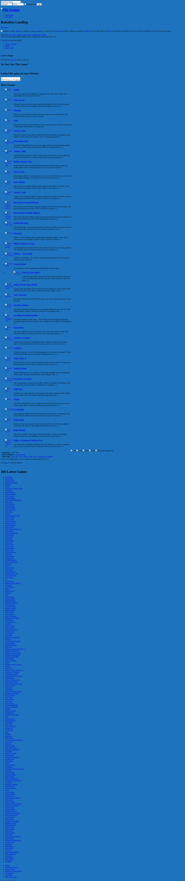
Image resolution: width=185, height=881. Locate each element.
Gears (7, 662)
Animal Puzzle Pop (11, 852)
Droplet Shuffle (10, 494)
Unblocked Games (11, 867)
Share (7, 46)
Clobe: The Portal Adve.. (13, 691)
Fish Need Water (10, 748)
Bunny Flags (9, 827)
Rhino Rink (9, 761)
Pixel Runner (9, 755)
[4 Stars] (92, 451)
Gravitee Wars (10, 796)
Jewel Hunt (9, 581)
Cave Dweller (10, 773)
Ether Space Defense (12, 806)
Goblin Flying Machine (13, 780)
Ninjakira (8, 862)
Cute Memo (9, 577)
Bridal (7, 589)
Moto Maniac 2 (10, 492)
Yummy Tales (9, 631)
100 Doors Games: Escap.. (14, 488)
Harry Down (9, 527)
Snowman (8, 585)
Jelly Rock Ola (10, 510)
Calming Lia (9, 558)
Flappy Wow (9, 544)
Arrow (7, 486)
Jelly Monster (9, 587)
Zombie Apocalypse (12, 715)
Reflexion (8, 844)
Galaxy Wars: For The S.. (13, 664)
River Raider (9, 612)
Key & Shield (9, 504)
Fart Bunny (9, 477)
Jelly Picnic (9, 831)
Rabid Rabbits (10, 746)
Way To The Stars (11, 562)
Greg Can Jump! (10, 661)
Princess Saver (10, 686)
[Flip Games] (10, 10)
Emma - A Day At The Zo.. (14, 670)
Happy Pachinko (10, 753)
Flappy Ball (9, 546)
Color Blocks (9, 556)
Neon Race (9, 767)
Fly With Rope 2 (10, 560)
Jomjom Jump (10, 506)
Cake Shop (9, 570)
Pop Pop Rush (10, 604)
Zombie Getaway (11, 811)
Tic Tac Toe (9, 730)
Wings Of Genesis (11, 815)
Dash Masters (9, 548)
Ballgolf (8, 485)
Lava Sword (9, 703)
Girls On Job (9, 614)
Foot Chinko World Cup (13, 529)
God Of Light (9, 517)
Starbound (8, 736)
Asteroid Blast (10, 765)
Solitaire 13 (9, 728)
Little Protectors (10, 854)
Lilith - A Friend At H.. (13, 680)
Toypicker (8, 539)
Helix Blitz (9, 512)
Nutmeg (8, 734)
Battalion (19, 31)
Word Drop (9, 620)
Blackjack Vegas (10, 823)
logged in (13, 60)
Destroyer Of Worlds (12, 672)
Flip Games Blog (11, 877)
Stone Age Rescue (11, 707)
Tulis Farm (8, 543)
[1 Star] (73, 451)
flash (6, 35)
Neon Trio (8, 724)
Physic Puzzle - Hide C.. (13, 583)
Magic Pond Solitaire (12, 618)
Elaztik (7, 666)
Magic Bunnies (10, 601)
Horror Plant (9, 659)
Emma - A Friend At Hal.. (14, 684)
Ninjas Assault (10, 719)
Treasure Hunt (10, 643)
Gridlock (8, 744)
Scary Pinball (9, 792)
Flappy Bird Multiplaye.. (13, 840)
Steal (6, 732)
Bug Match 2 (9, 858)
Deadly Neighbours (11, 778)
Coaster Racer (10, 807)
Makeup (8, 593)
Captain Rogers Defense (13, 804)
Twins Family (9, 833)
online (24, 35)
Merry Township (10, 616)
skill (37, 31)
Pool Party (8, 635)
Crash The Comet (11, 483)
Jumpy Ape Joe (10, 523)
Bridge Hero (9, 568)
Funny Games (10, 869)
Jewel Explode (10, 508)
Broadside (8, 751)
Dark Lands (9, 550)
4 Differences (9, 678)
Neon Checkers (10, 726)
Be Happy (8, 564)
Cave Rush (9, 742)
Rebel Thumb (9, 829)
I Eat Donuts (9, 541)
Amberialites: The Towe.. (13, 676)
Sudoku (7, 709)
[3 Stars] (86, 451)
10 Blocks (8, 490)
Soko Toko (9, 502)
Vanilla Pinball (10, 809)
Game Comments (11, 44)
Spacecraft (8, 835)
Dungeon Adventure (12, 693)
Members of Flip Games (13, 871)
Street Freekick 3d (11, 573)
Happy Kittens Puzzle (12, 515)
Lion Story (8, 668)
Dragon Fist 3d (10, 622)
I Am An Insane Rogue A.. (14, 740)
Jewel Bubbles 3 (10, 525)
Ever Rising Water (11, 682)
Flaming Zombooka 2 (12, 749)
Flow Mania (9, 531)
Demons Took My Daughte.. (15, 769)
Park (6, 595)
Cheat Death (9, 817)
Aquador (8, 624)
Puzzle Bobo (9, 713)
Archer (7, 763)
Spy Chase (8, 697)
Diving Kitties (10, 599)
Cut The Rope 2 (10, 552)
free (10, 35)
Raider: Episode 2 (11, 645)
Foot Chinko (9, 519)
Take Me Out (9, 591)
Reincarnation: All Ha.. (13, 798)
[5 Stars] (98, 451)
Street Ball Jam (10, 572)
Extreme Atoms (10, 775)
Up (6, 579)
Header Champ (10, 608)
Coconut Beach (10, 606)
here (6, 40)
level (110, 31)
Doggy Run (9, 479)
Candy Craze (9, 597)
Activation (8, 17)
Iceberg (7, 514)
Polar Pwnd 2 (9, 777)
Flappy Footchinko (11, 533)
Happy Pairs (9, 800)
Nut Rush (8, 782)
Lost (6, 717)
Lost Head (8, 856)
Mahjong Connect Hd (12, 637)
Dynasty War (9, 759)
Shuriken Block (10, 720)
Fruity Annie (9, 535)
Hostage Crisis (10, 786)
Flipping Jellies (10, 794)
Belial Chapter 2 (10, 788)
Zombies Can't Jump (12, 821)
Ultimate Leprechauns (12, 655)
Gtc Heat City (10, 842)
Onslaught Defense (11, 705)
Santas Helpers (10, 498)
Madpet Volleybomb (12, 651)
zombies (87, 31)
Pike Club (8, 647)
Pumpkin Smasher (11, 784)
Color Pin (8, 554)
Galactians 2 (9, 690)
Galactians (8, 688)
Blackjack (8, 771)
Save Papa (8, 701)
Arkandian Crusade (11, 674)
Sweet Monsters (10, 575)
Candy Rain (9, 838)
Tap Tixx (8, 850)
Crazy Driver (9, 481)
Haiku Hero (9, 846)
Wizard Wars (9, 699)
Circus (7, 566)
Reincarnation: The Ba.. (13, 836)
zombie (59, 31)
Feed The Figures (11, 602)
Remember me (31, 4)
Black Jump (9, 860)
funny (14, 35)
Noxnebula (9, 722)
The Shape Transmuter (12, 641)
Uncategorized (36, 35)
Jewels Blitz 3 (10, 628)
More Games (9, 48)
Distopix (8, 639)
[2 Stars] (79, 451)
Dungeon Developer (12, 757)
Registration (9, 15)
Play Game (4, 27)
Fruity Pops (9, 738)
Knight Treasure (10, 521)
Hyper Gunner (10, 695)
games (19, 35)
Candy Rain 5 (10, 626)
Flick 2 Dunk (9, 496)
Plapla (7, 790)
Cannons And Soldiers (12, 813)
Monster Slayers (10, 825)
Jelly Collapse (10, 802)
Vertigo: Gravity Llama (13, 653)
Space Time (9, 537)
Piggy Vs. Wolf (10, 711)
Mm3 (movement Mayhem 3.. (15, 649)
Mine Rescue (9, 819)
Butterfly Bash (10, 610)
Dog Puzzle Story (11, 630)
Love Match (9, 848)
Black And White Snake (13, 500)
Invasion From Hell (11, 657)
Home (7, 865)
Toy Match (9, 633)
